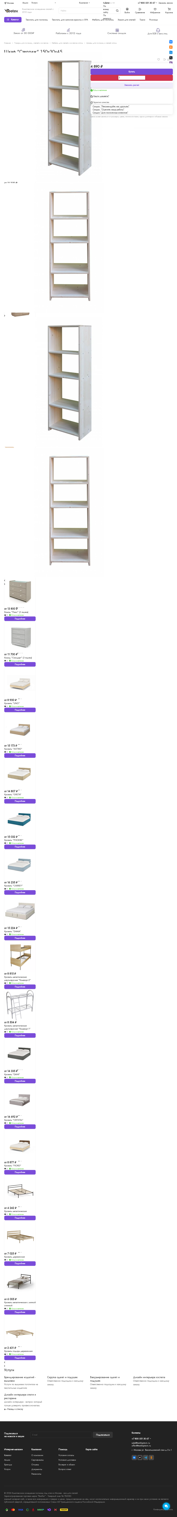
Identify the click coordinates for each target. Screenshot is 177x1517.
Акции (7, 1459)
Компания (36, 1449)
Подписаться (102, 1435)
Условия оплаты (66, 1455)
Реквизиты (36, 1473)
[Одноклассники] (170, 47)
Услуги (7, 1469)
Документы (36, 1469)
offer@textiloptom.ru (141, 1445)
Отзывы (35, 1464)
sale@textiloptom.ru (141, 1442)
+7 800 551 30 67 (146, 3)
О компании (37, 1455)
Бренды (8, 1464)
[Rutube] (140, 1457)
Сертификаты (37, 1459)
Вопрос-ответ (64, 1469)
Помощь (62, 1449)
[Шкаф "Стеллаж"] (69, 446)
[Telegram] (145, 1457)
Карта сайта (91, 1449)
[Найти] (117, 11)
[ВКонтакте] (170, 41)
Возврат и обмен (66, 1464)
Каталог (7, 1455)
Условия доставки (67, 1459)
